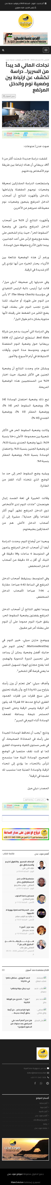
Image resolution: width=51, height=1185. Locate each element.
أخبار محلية (43, 1103)
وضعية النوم (29, 799)
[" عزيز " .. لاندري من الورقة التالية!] (39, 1000)
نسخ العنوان (10, 96)
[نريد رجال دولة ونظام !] (39, 990)
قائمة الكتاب (8, 854)
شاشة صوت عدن (40, 1128)
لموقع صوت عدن (15, 1174)
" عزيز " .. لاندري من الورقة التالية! (18, 1000)
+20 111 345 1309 (38, 1077)
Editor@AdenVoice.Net (36, 1072)
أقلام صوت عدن (42, 854)
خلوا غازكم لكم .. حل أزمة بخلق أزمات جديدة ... (18, 1011)
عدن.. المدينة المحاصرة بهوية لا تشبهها (20, 911)
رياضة (45, 1124)
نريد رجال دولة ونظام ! (20, 988)
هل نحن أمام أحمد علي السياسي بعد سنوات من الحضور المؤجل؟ (21, 1024)
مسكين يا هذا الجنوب (24, 896)
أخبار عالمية (43, 1111)
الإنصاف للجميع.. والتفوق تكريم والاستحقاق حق (19, 863)
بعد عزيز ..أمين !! (26, 927)
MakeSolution (17, 1182)
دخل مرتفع (40, 799)
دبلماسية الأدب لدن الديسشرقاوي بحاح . (25, 880)
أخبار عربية (43, 1107)
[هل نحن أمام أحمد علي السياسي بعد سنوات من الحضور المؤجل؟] (40, 1020)
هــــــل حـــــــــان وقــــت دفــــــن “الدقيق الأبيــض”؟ (19, 942)
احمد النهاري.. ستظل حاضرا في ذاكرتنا (18, 979)
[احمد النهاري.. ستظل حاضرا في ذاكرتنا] (39, 979)
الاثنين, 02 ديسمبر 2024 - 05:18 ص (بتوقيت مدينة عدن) (27, 59)
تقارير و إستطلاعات (40, 1120)
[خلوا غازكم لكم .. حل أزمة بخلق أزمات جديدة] (39, 1011)
